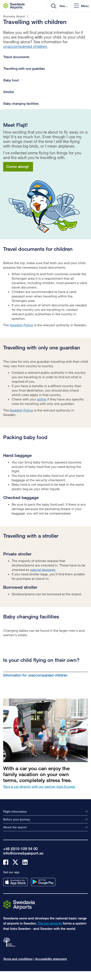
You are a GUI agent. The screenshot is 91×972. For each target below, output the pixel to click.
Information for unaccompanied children (35, 675)
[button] (81, 5)
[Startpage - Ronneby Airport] (14, 6)
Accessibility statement (51, 959)
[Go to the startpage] (19, 905)
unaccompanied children (25, 46)
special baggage (42, 570)
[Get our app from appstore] (15, 882)
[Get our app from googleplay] (43, 882)
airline (41, 399)
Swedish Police (21, 325)
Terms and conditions (17, 959)
